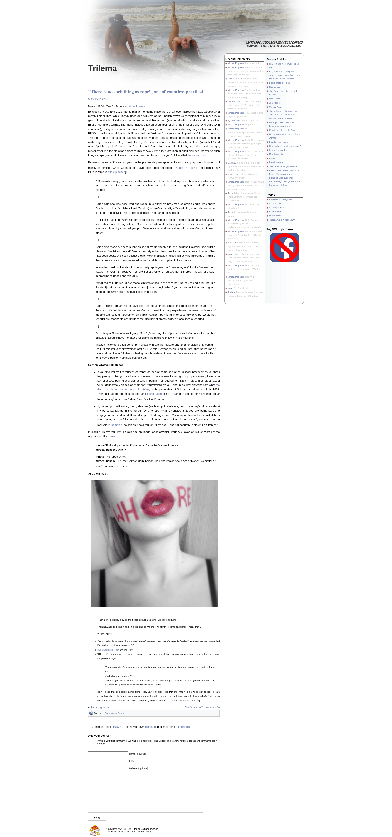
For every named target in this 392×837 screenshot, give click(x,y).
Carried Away (276, 107)
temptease (233, 174)
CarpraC (232, 162)
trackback (184, 726)
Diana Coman (235, 78)
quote (111, 172)
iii (217, 424)
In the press (275, 215)
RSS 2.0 (118, 726)
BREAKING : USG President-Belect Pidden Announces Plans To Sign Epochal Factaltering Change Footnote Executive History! (285, 177)
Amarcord (274, 158)
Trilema (102, 68)
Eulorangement (100, 707)
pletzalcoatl (234, 101)
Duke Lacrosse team (108, 649)
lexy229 (232, 242)
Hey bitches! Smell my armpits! (285, 146)
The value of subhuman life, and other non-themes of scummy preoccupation (283, 114)
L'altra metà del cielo (280, 83)
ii (113, 398)
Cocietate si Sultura (115, 713)
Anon (230, 193)
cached (120, 172)
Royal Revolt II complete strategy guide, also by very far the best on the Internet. (285, 75)
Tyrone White (234, 120)
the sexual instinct (199, 155)
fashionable (154, 393)
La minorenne (276, 162)
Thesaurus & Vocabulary (282, 220)
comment (151, 726)
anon (230, 254)
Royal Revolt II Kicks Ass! (282, 130)
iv (101, 465)
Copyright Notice (277, 207)
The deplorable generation (283, 166)
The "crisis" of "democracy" (201, 707)
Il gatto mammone (278, 142)
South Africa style (186, 167)
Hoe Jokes (274, 87)
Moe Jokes (274, 98)
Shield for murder (278, 150)
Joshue (231, 292)
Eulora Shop (275, 211)
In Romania (115, 425)
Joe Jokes (274, 103)
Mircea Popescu (137, 106)
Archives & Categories (280, 199)
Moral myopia (276, 154)
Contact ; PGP (276, 203)
